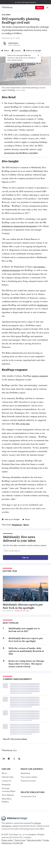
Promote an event (28, 781)
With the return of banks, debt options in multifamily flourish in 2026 (26, 651)
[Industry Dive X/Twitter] (14, 758)
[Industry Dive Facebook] (8, 758)
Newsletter (6, 784)
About (4, 773)
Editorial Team (8, 777)
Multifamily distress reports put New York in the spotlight (23, 606)
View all (6, 739)
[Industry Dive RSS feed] (19, 758)
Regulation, (17, 525)
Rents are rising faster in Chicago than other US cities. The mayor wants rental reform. (26, 664)
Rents (26, 525)
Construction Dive (28, 796)
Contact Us (6, 781)
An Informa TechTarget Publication (25, 2)
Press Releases (8, 795)
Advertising (25, 773)
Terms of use (19, 840)
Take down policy (34, 840)
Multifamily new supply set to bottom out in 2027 (24, 630)
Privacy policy (7, 840)
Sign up (39, 7)
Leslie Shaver (13, 43)
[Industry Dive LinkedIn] (3, 758)
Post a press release (19, 739)
